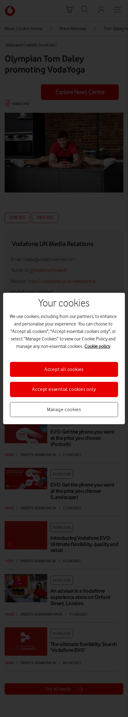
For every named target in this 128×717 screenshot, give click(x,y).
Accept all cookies (64, 369)
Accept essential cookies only (64, 389)
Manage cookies (64, 409)
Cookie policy (97, 346)
